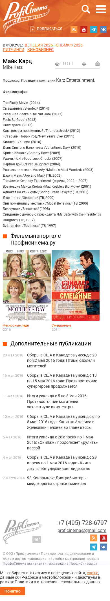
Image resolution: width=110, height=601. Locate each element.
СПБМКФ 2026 (69, 45)
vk (103, 29)
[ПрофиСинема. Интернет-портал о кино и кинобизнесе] (26, 11)
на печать (84, 64)
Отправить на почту (97, 63)
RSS (73, 29)
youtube (83, 29)
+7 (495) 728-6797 (82, 522)
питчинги (13, 49)
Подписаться (49, 29)
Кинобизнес (40, 49)
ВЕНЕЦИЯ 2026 (39, 45)
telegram (93, 29)
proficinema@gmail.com (82, 530)
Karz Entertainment (75, 80)
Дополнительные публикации (50, 343)
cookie (92, 573)
